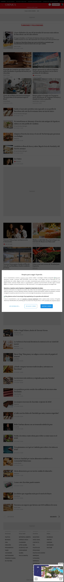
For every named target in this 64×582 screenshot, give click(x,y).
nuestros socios (24, 277)
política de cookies (42, 284)
